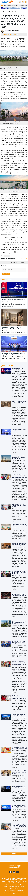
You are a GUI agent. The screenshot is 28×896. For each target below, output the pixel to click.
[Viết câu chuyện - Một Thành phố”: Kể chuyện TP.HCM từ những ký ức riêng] (6, 458)
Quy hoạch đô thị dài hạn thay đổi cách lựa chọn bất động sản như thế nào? (19, 622)
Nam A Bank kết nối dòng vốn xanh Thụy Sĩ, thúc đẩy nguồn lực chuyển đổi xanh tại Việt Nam (19, 716)
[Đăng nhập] (25, 2)
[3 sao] (22, 258)
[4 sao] (24, 258)
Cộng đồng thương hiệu (6, 296)
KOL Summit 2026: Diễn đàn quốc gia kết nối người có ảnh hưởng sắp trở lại (19, 806)
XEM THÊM (14, 853)
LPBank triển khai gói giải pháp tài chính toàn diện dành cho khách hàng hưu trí (19, 544)
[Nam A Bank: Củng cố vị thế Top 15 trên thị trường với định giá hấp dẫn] (6, 773)
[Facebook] (10, 872)
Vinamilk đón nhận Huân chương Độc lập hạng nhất (13, 300)
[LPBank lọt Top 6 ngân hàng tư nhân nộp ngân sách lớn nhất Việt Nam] (14, 344)
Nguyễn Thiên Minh (14, 30)
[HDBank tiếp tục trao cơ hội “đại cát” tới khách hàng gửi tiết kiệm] (6, 750)
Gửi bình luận (6, 273)
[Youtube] (14, 872)
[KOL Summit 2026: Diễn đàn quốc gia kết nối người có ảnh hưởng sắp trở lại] (6, 808)
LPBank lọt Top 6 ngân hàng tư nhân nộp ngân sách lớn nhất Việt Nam (13, 354)
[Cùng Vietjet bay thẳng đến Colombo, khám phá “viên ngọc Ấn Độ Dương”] (6, 507)
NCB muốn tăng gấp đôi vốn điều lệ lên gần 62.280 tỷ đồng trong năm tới (18, 642)
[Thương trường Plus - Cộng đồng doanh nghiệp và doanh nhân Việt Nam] (7, 2)
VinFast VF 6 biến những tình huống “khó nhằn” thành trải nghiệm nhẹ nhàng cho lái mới (19, 788)
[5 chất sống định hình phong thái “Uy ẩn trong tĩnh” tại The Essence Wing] (14, 317)
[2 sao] (21, 258)
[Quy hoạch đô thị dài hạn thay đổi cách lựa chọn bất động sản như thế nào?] (6, 623)
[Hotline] (19, 2)
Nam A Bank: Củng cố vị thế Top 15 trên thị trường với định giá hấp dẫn (19, 772)
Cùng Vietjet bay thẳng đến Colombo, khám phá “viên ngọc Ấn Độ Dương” (19, 505)
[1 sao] (19, 258)
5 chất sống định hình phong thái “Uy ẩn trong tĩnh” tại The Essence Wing (13, 328)
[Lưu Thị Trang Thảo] (14, 8)
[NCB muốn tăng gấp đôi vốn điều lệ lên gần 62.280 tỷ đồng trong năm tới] (6, 644)
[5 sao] (26, 258)
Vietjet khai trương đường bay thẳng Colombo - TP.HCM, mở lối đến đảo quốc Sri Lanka (19, 572)
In (23, 262)
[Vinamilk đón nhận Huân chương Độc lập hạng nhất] (14, 290)
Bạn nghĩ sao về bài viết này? (8, 258)
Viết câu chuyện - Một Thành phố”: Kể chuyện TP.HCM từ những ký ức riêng (18, 457)
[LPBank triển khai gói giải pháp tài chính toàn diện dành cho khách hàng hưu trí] (6, 546)
